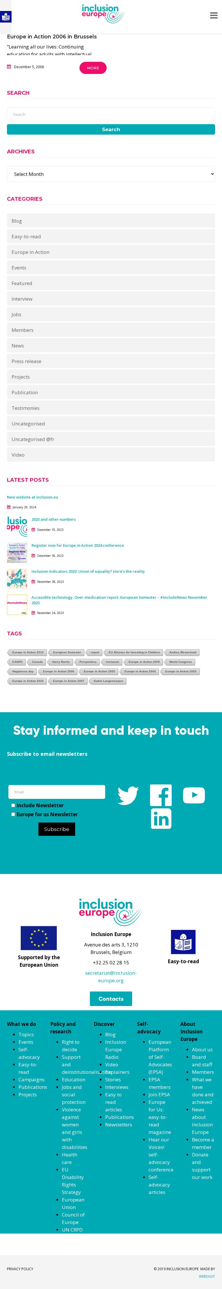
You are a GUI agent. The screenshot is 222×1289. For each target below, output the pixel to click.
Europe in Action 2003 (181, 671)
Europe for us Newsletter (47, 814)
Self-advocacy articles (159, 1184)
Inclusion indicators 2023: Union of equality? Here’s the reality (89, 571)
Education (73, 1079)
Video (18, 454)
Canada (37, 661)
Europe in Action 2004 (140, 671)
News (18, 345)
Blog (17, 220)
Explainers (117, 1072)
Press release (26, 361)
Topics (26, 1034)
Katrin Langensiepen (108, 680)
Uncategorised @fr (33, 439)
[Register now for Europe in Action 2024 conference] (17, 552)
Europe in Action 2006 (58, 671)
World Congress (180, 661)
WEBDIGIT (207, 1276)
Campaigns (31, 1079)
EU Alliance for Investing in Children (134, 652)
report (95, 652)
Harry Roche (61, 661)
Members (23, 330)
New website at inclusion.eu (32, 497)
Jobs (16, 314)
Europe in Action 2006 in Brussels (52, 37)
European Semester (67, 652)
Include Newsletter (40, 805)
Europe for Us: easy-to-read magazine (160, 1117)
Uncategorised (28, 423)
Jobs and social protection (74, 1094)
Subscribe (56, 829)
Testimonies (26, 408)
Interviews (116, 1087)
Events (19, 267)
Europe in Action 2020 (28, 680)
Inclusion (112, 661)
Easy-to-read (26, 236)
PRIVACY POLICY (20, 1268)
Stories (113, 1079)
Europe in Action (30, 252)
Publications (32, 1087)
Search (111, 129)
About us (202, 1049)
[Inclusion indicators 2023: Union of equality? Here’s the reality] (17, 578)
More (93, 68)
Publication (25, 392)
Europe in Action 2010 (28, 652)
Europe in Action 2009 (144, 661)
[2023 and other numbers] (17, 526)
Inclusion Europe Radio (115, 1049)
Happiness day (23, 671)
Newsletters (118, 1124)
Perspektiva (88, 661)
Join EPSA (159, 1094)
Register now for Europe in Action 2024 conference (78, 545)
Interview (22, 298)
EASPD (17, 661)
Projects (21, 376)
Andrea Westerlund (182, 652)
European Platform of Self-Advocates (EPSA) (160, 1057)
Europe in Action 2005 (99, 671)
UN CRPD (72, 1229)
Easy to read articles (113, 1102)
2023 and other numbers (54, 519)
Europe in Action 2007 (68, 680)
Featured (22, 283)
